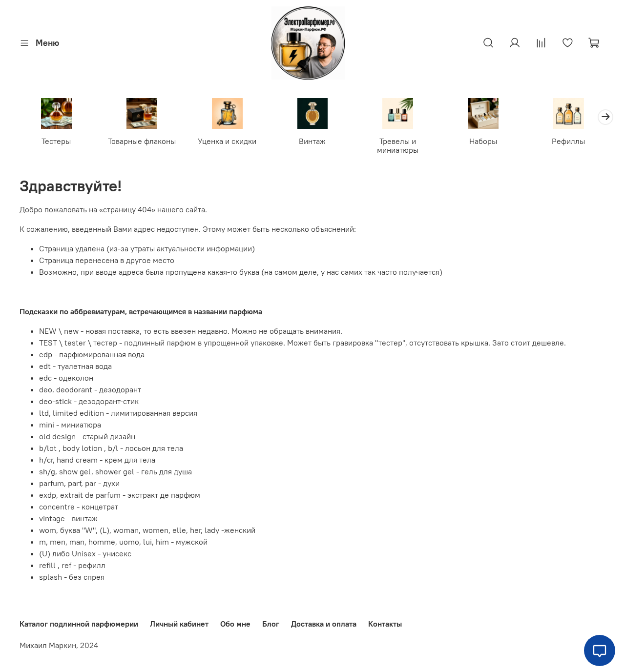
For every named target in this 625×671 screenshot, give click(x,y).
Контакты (385, 624)
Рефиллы (568, 141)
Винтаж (312, 141)
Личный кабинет (179, 624)
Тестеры (56, 141)
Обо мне (235, 624)
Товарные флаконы (142, 141)
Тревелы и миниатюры (397, 145)
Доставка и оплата (323, 624)
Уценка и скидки (227, 141)
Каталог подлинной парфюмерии (79, 624)
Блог (270, 624)
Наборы (483, 141)
